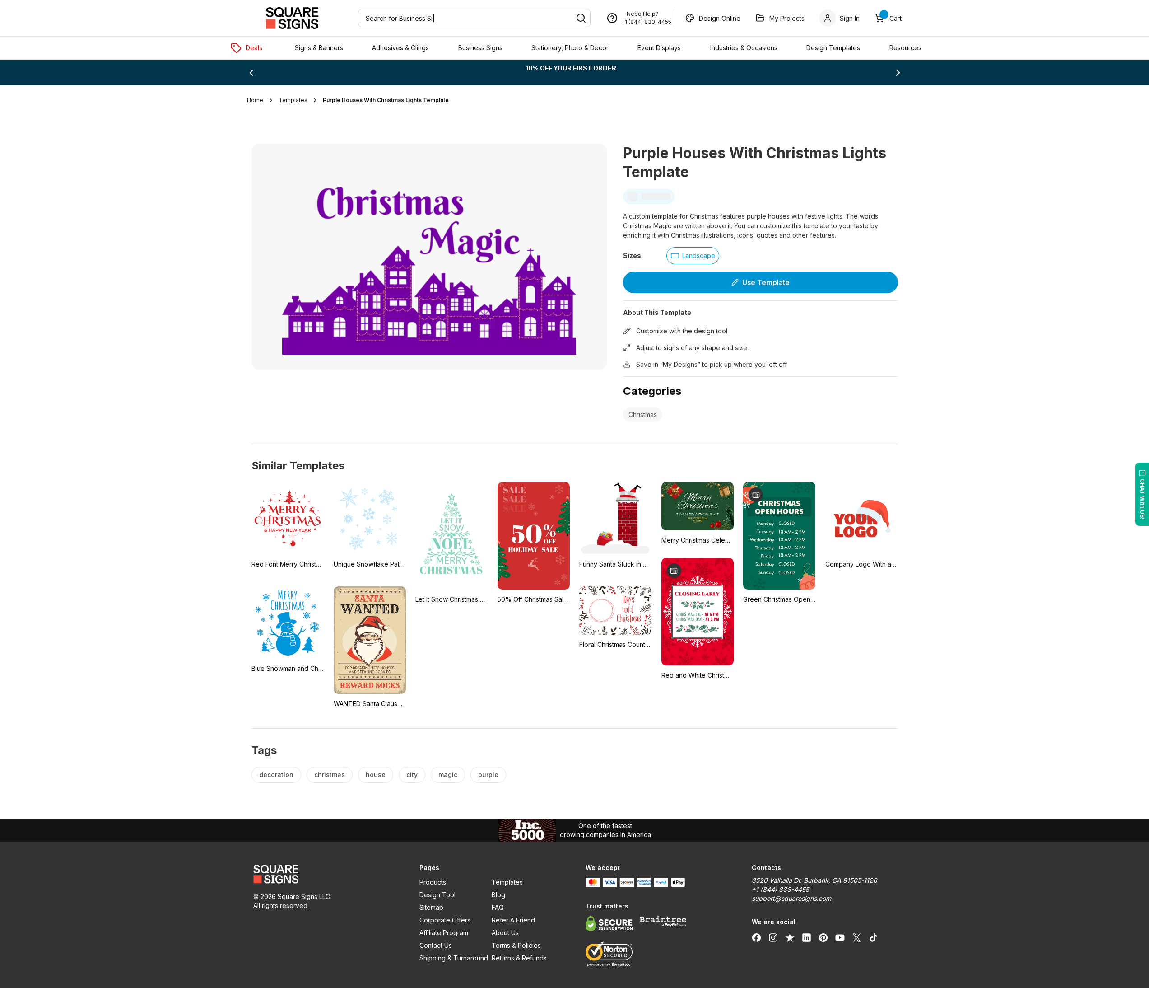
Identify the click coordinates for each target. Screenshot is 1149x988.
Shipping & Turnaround (453, 958)
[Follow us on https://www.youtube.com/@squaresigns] (840, 937)
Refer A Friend (513, 920)
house (376, 774)
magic (447, 774)
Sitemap (431, 907)
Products (432, 882)
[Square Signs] (292, 18)
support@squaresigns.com (791, 898)
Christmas (642, 414)
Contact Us (435, 945)
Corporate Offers (444, 920)
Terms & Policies (516, 945)
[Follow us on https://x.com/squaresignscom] (856, 937)
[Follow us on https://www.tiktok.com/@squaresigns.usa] (873, 937)
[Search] (581, 18)
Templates (507, 882)
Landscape (698, 255)
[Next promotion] (898, 73)
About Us (505, 932)
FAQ (498, 907)
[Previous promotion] (251, 73)
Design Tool (437, 895)
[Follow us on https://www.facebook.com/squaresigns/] (756, 937)
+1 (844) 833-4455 (646, 22)
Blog (498, 895)
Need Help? (642, 13)
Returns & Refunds (519, 958)
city (412, 774)
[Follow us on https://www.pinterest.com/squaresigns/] (823, 937)
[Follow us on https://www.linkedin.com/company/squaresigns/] (806, 937)
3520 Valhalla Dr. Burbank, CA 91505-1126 (814, 880)
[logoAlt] (325, 874)
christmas (329, 774)
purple (488, 774)
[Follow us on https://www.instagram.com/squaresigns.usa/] (773, 937)
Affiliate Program (443, 932)
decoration (276, 774)
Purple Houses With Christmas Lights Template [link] (386, 100)
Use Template (766, 282)
